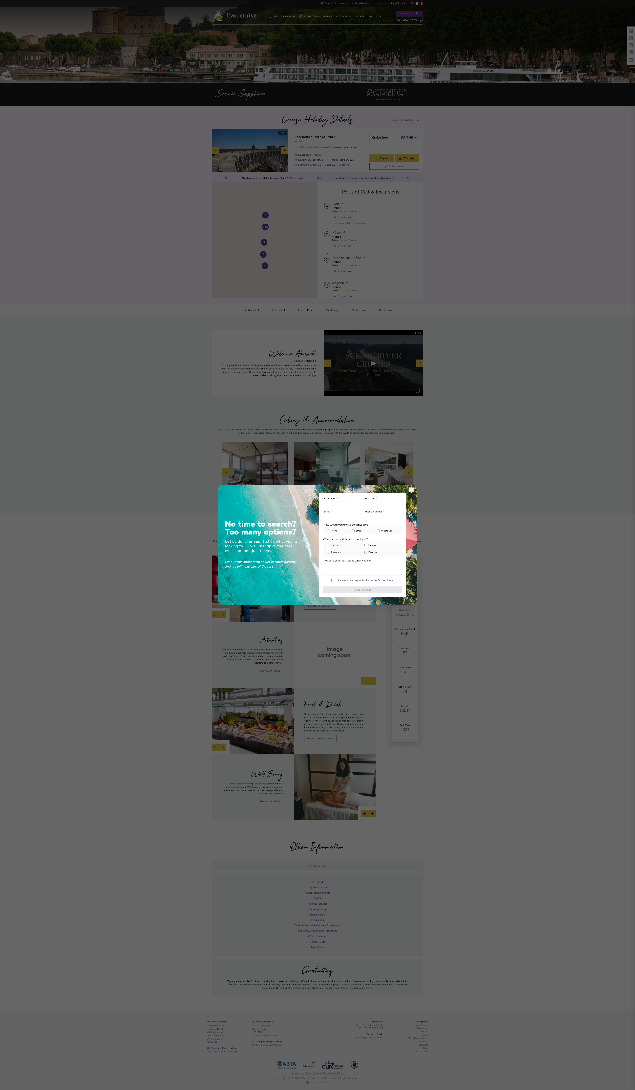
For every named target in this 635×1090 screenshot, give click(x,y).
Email (327, 511)
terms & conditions (381, 580)
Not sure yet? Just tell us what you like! (347, 560)
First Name (331, 498)
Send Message (362, 590)
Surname (370, 498)
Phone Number (374, 511)
